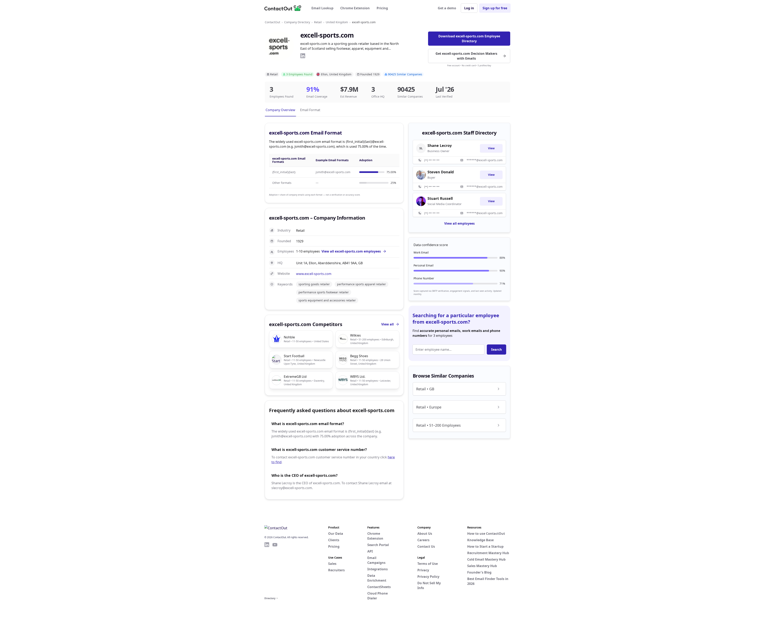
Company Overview (280, 110)
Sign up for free (495, 8)
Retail (318, 22)
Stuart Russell (440, 198)
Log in (469, 8)
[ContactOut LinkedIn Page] (266, 568)
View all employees (459, 223)
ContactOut (272, 22)
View (491, 148)
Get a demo (447, 8)
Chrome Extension (355, 8)
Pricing (382, 8)
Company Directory (297, 22)
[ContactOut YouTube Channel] (274, 568)
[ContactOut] (284, 8)
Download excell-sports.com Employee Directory (469, 38)
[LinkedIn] (302, 55)
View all (387, 324)
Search (496, 349)
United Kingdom (337, 22)
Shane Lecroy (439, 145)
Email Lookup (322, 8)
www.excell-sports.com (313, 274)
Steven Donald (440, 172)
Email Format (310, 110)
